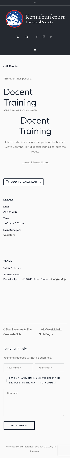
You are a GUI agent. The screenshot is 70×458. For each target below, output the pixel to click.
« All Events (10, 66)
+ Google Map (57, 279)
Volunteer (9, 235)
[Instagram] (44, 36)
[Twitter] (51, 36)
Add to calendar (24, 181)
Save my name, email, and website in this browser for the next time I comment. (34, 380)
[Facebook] (36, 36)
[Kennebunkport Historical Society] (35, 18)
